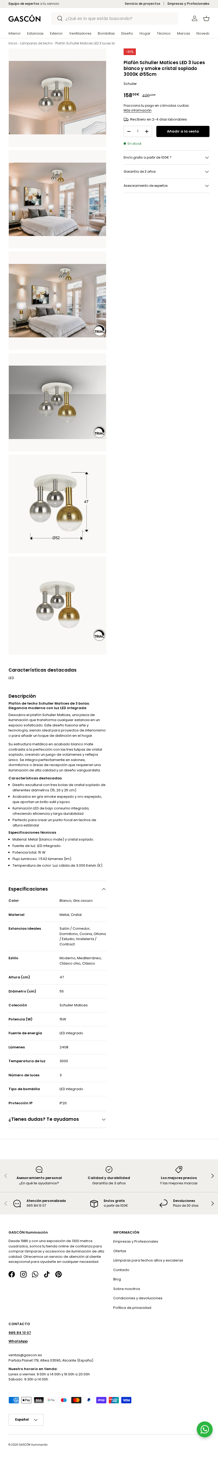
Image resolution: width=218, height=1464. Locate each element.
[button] (206, 18)
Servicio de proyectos (142, 4)
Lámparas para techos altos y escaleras (148, 1260)
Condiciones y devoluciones (137, 1298)
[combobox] (114, 18)
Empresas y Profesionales (188, 4)
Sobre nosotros (126, 1288)
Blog (117, 1279)
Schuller (130, 83)
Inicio (13, 43)
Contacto (121, 1269)
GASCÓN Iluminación (33, 1444)
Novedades (206, 33)
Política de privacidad (132, 1307)
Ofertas (119, 1251)
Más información (138, 110)
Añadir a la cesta (183, 131)
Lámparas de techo (36, 43)
